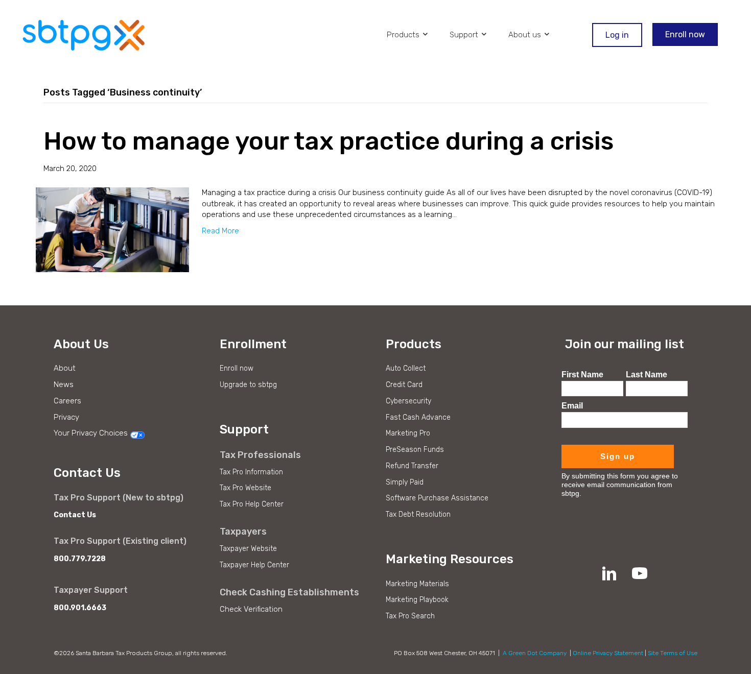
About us (525, 34)
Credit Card (404, 384)
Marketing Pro (408, 433)
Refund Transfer (412, 466)
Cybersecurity (408, 401)
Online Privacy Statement (608, 653)
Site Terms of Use (672, 653)
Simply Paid (405, 482)
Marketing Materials (417, 584)
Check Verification (251, 609)
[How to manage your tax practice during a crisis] (112, 229)
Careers (67, 400)
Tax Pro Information (251, 472)
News (64, 384)
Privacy (66, 417)
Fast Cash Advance (418, 417)
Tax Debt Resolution (418, 514)
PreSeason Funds (415, 449)
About (65, 368)
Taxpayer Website (248, 548)
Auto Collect (406, 368)
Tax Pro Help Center (252, 504)
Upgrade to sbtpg (248, 384)
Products (404, 34)
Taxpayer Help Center (254, 565)
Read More (220, 230)
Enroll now (236, 368)
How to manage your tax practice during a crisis (328, 141)
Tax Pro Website (245, 488)
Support (465, 34)
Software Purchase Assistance (437, 498)
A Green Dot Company (535, 653)
